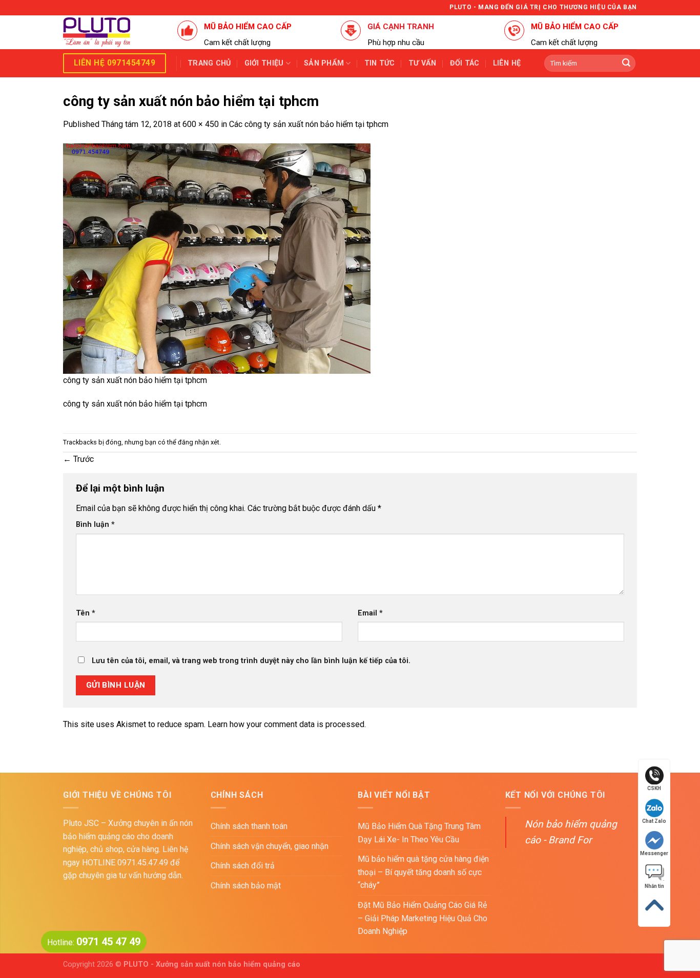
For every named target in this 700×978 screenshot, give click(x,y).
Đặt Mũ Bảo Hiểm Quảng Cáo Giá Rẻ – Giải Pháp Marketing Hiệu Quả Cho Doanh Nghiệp (422, 918)
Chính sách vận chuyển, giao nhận (269, 846)
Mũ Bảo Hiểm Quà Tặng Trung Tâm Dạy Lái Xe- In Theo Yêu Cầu (419, 832)
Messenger (654, 853)
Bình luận (95, 524)
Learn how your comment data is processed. (287, 724)
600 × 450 (200, 124)
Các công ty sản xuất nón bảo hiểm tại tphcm (308, 124)
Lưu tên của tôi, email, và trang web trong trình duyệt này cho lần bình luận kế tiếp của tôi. (251, 660)
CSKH (654, 788)
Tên (85, 613)
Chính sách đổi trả (243, 865)
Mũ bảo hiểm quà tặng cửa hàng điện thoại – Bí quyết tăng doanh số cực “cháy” (423, 872)
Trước (78, 459)
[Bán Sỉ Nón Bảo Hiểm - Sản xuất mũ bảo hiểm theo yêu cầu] (112, 32)
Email (370, 613)
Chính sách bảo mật (246, 885)
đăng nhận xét (198, 442)
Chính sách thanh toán (249, 826)
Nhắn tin (654, 886)
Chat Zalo (654, 821)
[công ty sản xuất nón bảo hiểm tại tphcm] (216, 258)
